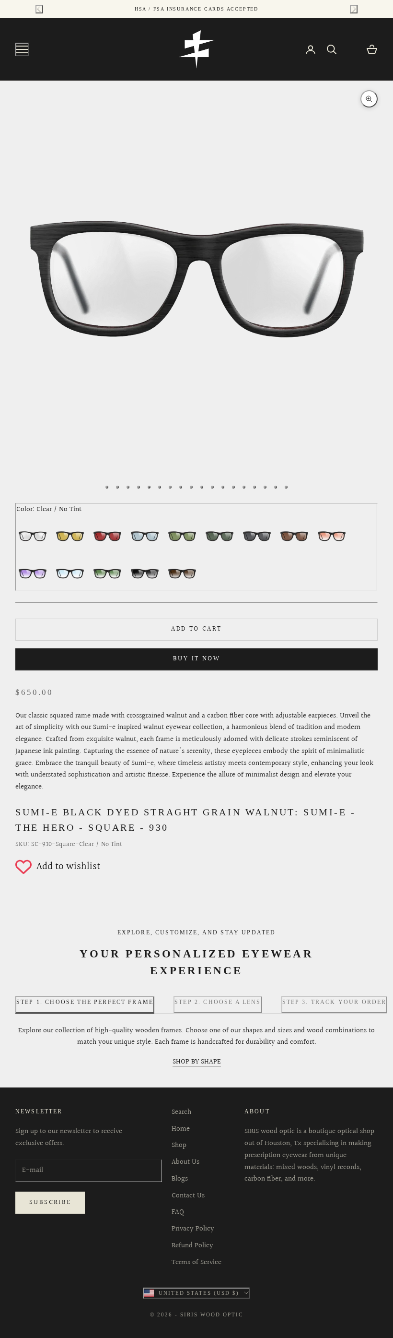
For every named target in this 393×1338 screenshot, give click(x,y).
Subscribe (50, 1202)
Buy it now (196, 659)
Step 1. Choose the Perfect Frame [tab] (84, 1002)
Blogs (180, 1178)
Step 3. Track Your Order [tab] (334, 1002)
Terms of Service (196, 1262)
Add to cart (196, 629)
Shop (179, 1145)
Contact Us (188, 1195)
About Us (185, 1162)
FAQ (178, 1212)
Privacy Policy (193, 1228)
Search (181, 1112)
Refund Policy (192, 1245)
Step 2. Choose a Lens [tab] (217, 1002)
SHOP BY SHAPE (197, 1061)
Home (181, 1129)
